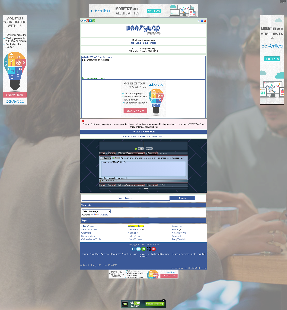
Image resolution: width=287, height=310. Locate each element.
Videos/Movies (179, 232)
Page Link (152, 153)
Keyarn (107, 158)
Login (141, 148)
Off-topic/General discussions (131, 153)
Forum (175, 229)
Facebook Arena (89, 229)
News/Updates (135, 239)
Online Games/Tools (91, 239)
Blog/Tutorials (179, 239)
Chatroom (86, 232)
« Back (84, 226)
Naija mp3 (133, 232)
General (111, 153)
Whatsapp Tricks (136, 226)
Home (102, 153)
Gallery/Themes (135, 236)
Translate (103, 214)
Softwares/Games (89, 236)
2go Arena (177, 226)
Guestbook (133, 229)
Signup (149, 148)
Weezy (116, 158)
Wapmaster (177, 236)
